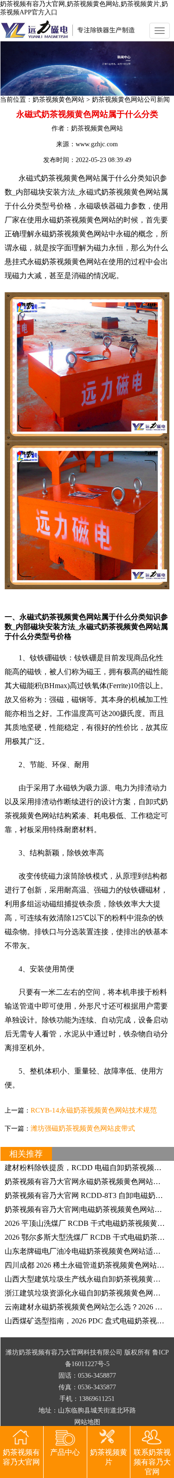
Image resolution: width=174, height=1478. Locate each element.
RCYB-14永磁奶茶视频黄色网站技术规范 (94, 1110)
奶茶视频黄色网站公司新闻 (131, 99)
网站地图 (87, 1422)
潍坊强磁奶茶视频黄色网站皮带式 (83, 1128)
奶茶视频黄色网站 (58, 99)
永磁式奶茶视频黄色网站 (120, 192)
